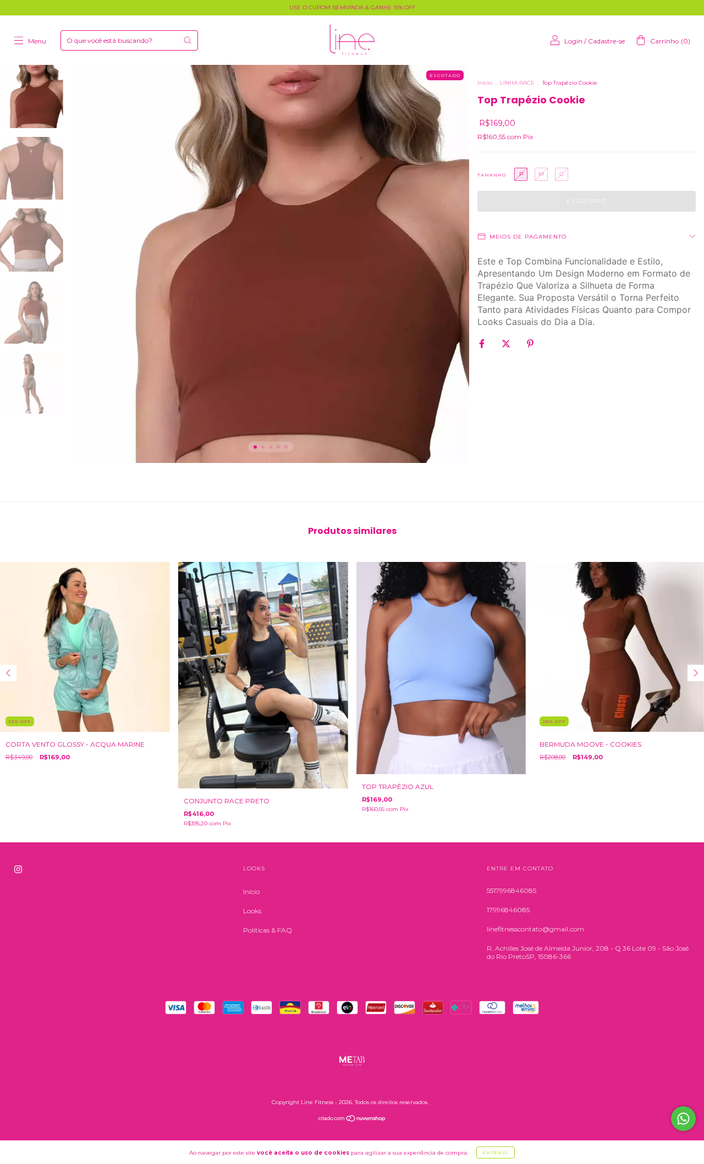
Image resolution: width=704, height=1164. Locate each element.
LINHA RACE (517, 82)
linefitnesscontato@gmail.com (535, 929)
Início (484, 82)
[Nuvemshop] (352, 1120)
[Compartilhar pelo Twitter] (507, 343)
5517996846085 (511, 890)
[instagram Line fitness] (18, 869)
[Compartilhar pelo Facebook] (482, 343)
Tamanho (491, 175)
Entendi (495, 1152)
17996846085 (508, 910)
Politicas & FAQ (267, 930)
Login (573, 41)
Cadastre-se (606, 41)
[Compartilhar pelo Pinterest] (530, 343)
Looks (252, 911)
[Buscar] (187, 40)
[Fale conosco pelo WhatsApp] (683, 1118)
